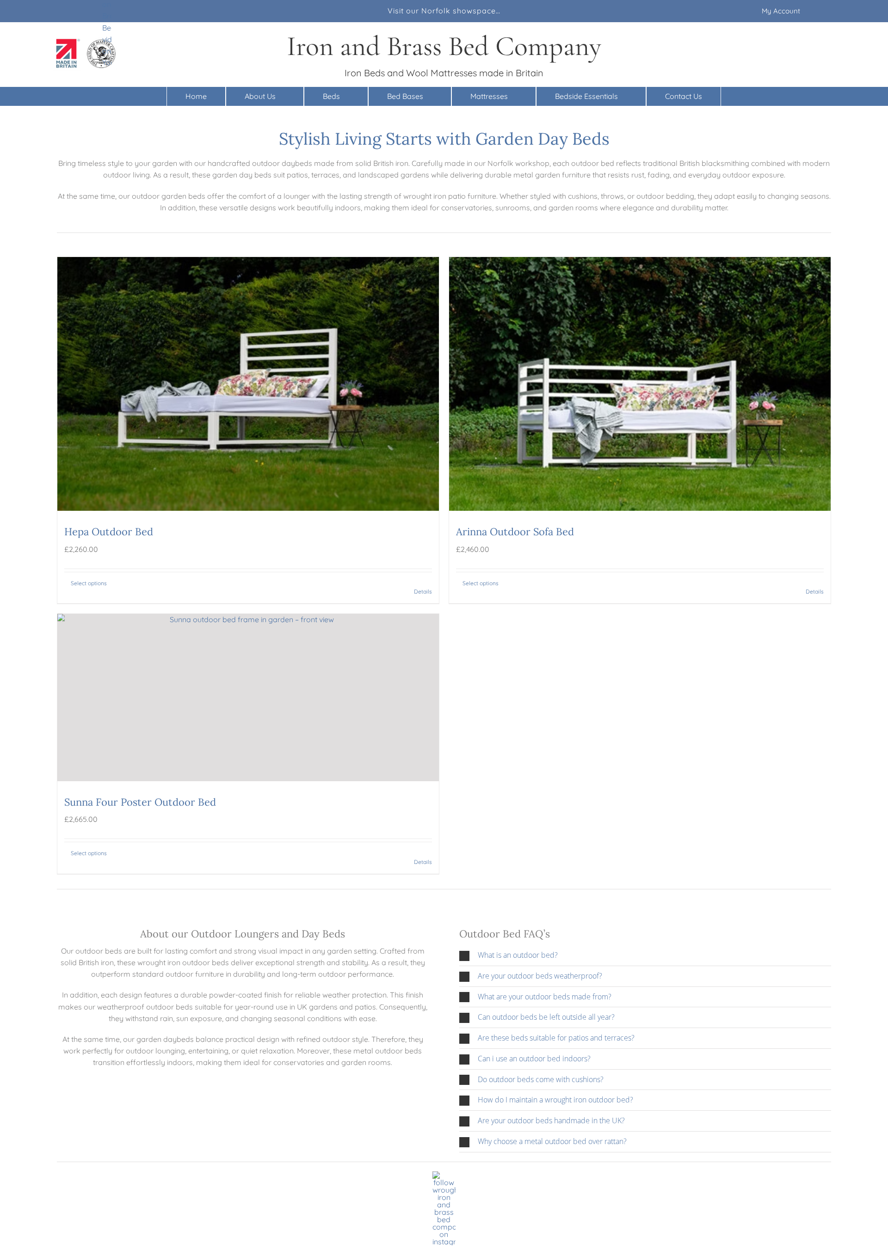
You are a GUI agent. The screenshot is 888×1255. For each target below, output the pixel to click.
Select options (89, 583)
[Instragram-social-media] (444, 1175)
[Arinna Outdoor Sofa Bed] (640, 384)
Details (423, 591)
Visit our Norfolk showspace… (444, 10)
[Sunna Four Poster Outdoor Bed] (248, 697)
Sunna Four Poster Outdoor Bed (140, 802)
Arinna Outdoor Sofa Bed (515, 531)
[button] (645, 955)
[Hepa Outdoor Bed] (248, 384)
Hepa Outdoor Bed (108, 531)
